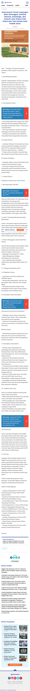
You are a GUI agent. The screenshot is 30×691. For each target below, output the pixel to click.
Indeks (17, 5)
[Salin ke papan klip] (19, 557)
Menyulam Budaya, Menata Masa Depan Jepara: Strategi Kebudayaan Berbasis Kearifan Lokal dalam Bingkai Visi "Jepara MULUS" (12, 113)
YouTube (22, 680)
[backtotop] (15, 671)
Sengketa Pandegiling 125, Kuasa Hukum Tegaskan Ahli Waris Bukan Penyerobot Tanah (10, 643)
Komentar (15, 561)
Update (20, 229)
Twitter (19, 680)
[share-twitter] (14, 557)
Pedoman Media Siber (17, 681)
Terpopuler (10, 5)
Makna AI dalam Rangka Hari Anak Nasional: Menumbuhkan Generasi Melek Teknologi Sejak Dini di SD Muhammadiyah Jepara (13, 542)
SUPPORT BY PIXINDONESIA (8, 690)
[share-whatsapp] (16, 557)
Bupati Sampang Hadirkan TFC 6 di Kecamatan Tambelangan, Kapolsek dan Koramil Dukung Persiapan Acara (10, 650)
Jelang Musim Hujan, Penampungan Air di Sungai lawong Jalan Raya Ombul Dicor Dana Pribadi (10, 627)
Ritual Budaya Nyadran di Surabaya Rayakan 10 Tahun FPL (12, 193)
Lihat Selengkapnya (15, 664)
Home (3, 5)
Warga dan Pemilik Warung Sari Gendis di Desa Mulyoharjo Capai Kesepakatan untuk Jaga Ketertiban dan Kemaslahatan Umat (12, 421)
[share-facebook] (11, 557)
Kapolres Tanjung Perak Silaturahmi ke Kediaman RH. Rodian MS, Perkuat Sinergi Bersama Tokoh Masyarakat (10, 635)
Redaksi (9, 681)
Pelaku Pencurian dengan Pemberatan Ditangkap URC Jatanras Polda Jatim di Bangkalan (10, 658)
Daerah (4, 548)
